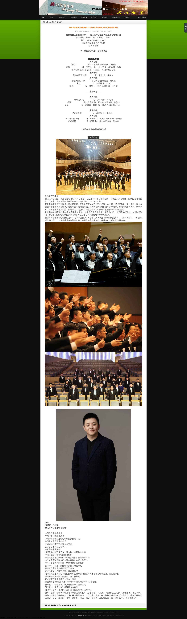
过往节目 (94, 17)
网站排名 (22, 618)
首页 (51, 17)
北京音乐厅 (52, 22)
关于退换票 (116, 17)
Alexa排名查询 (34, 618)
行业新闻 (84, 17)
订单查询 (127, 17)
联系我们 (105, 17)
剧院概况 (74, 17)
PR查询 (27, 618)
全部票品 (62, 17)
